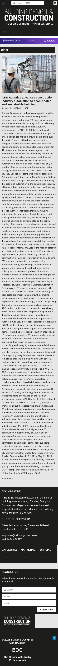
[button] (3, 3)
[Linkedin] (55, 3)
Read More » (7, 479)
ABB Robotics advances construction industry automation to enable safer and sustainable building (27, 101)
